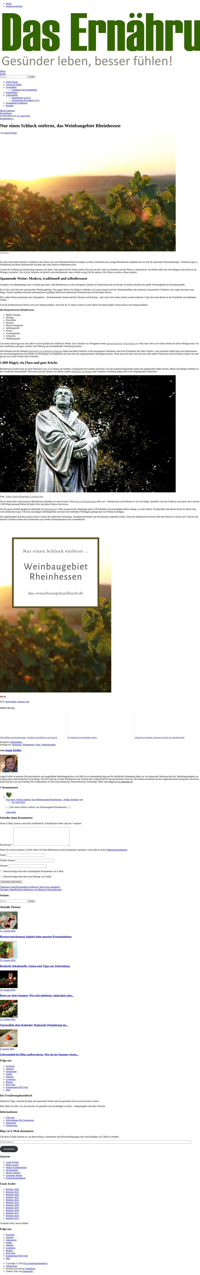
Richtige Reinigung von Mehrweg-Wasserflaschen (31, 889)
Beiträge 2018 (12, 1210)
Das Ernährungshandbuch (35, 1263)
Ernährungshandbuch (16, 1178)
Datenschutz (11, 1125)
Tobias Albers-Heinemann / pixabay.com (24, 496)
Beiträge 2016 (12, 1215)
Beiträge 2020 (12, 1205)
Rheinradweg (51, 509)
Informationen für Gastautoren (20, 1120)
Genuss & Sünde (14, 84)
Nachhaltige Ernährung (16, 103)
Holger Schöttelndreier (16, 1167)
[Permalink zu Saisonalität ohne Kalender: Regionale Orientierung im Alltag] (9, 1016)
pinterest (10, 1069)
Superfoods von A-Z (21, 97)
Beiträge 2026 (12, 1189)
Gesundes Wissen (14, 1175)
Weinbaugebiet (48, 744)
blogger (9, 1082)
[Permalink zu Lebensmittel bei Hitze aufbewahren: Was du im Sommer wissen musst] (9, 1046)
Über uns (10, 1117)
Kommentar (6, 845)
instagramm (11, 1071)
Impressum (11, 1123)
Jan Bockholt (12, 1170)
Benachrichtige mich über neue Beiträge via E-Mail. (28, 876)
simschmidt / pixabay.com (17, 701)
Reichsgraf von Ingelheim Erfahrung (45, 351)
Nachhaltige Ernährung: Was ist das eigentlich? (30, 887)
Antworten (11, 812)
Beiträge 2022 (12, 1200)
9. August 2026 (7, 1049)
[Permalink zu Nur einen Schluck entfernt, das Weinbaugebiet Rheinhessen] (88, 250)
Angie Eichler (10, 133)
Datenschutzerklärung (117, 850)
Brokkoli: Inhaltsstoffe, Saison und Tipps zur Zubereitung (35, 966)
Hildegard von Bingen (81, 371)
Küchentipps (12, 92)
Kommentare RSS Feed (17, 1087)
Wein (38, 744)
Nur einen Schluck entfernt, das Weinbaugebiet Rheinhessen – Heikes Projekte (42, 799)
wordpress (10, 1079)
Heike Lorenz (12, 1165)
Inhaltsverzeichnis (14, 6)
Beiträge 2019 (12, 1207)
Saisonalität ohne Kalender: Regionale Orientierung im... (34, 1025)
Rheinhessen (29, 744)
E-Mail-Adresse (7, 860)
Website (3, 865)
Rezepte (9, 105)
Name (3, 855)
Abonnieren (8, 1149)
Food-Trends (12, 82)
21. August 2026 (7, 931)
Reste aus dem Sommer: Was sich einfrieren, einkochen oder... (37, 995)
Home (9, 3)
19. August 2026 (7, 960)
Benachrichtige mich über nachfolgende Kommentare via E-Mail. (34, 871)
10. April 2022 (23, 116)
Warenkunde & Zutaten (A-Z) (25, 100)
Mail (8, 1090)
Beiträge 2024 (12, 1194)
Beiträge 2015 (12, 1218)
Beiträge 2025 (12, 1192)
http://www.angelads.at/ (121, 781)
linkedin (9, 1076)
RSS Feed (10, 1084)
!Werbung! (17, 744)
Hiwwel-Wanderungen (85, 501)
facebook (10, 1066)
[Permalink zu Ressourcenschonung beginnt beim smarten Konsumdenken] (9, 928)
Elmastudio (28, 1271)
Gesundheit (11, 87)
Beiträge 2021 (12, 1202)
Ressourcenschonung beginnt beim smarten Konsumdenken (36, 936)
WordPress (30, 1268)
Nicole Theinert (13, 1172)
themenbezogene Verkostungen (121, 343)
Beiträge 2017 (12, 1213)
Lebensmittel (12, 95)
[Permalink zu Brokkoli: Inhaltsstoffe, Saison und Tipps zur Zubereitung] (9, 957)
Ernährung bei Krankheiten (24, 90)
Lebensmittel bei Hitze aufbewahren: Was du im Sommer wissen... (39, 1054)
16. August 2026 (7, 990)
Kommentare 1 (7, 118)
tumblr (9, 1074)
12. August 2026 (7, 1019)
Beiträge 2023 (12, 1197)
